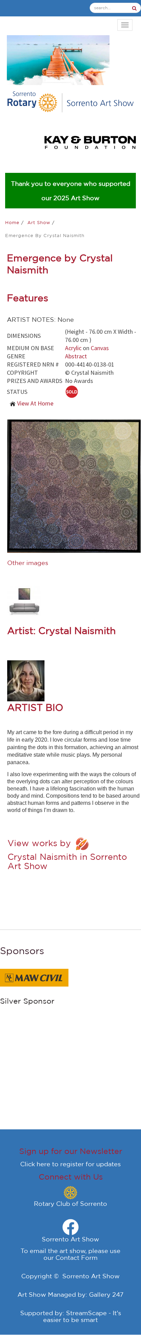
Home (13, 222)
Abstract (76, 356)
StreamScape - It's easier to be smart (82, 1316)
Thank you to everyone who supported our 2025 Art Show (70, 190)
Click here (35, 1163)
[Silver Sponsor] (86, 975)
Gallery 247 (106, 1294)
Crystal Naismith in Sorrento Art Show (67, 861)
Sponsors (22, 950)
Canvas (100, 348)
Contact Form (76, 1257)
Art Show (39, 222)
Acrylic (73, 348)
